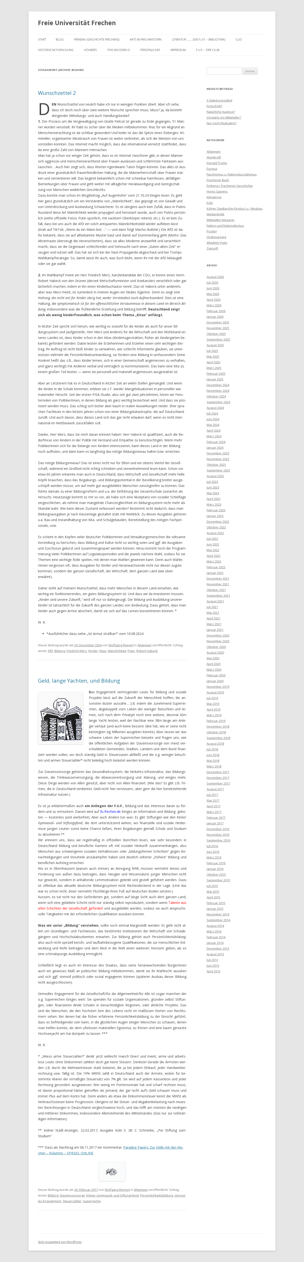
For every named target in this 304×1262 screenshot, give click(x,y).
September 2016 (218, 840)
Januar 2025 (215, 379)
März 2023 (214, 504)
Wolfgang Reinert (121, 645)
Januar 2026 (215, 316)
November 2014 (218, 914)
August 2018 (215, 743)
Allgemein (145, 645)
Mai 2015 (213, 891)
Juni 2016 (213, 852)
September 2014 (218, 920)
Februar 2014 (216, 937)
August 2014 (215, 926)
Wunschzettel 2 (57, 92)
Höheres (90, 50)
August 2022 (215, 533)
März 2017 (214, 812)
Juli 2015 (212, 886)
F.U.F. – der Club (207, 50)
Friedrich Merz (76, 651)
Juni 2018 (213, 755)
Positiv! (212, 231)
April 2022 (213, 556)
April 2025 (213, 362)
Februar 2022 (216, 567)
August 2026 (215, 277)
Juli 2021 (212, 607)
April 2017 (213, 806)
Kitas (102, 651)
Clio (239, 39)
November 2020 (218, 641)
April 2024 (213, 430)
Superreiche (92, 1201)
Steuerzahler (71, 1201)
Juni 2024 (213, 419)
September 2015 (218, 880)
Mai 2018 (213, 760)
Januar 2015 (215, 908)
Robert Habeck (147, 651)
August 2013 (215, 954)
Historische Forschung (56, 50)
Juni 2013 (213, 965)
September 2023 (218, 470)
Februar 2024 (216, 442)
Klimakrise (214, 197)
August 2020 (215, 652)
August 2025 (215, 345)
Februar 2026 (216, 311)
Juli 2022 (212, 538)
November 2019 (218, 686)
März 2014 (214, 931)
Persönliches (150, 50)
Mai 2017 (213, 800)
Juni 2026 (213, 288)
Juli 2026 (212, 282)
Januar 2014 (215, 943)
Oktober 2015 (216, 874)
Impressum (178, 50)
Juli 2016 (212, 846)
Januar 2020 (215, 681)
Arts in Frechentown (146, 39)
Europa (212, 168)
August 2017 (215, 789)
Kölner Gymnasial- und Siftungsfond (112, 1195)
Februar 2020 (216, 675)
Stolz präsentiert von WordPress (59, 1242)
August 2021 (215, 601)
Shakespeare (216, 237)
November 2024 (218, 390)
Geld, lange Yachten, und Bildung (79, 680)
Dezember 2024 (218, 385)
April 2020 (213, 664)
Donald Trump (217, 163)
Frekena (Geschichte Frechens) (96, 39)
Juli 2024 (212, 413)
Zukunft (212, 248)
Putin (131, 651)
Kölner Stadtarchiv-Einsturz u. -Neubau (234, 208)
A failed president (219, 100)
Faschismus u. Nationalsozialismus (232, 174)
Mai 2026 (213, 294)
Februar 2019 (216, 721)
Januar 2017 (215, 823)
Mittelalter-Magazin (220, 220)
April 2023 (213, 499)
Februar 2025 (216, 373)
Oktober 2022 (216, 527)
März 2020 (214, 669)
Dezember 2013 (218, 948)
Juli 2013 (212, 960)
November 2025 (218, 328)
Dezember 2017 (218, 772)
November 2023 (218, 459)
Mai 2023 (213, 493)
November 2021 (218, 584)
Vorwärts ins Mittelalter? (224, 117)
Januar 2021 (215, 630)
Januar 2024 (215, 447)
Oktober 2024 (216, 396)
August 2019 (215, 692)
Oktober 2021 (216, 590)
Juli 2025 (212, 351)
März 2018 (214, 766)
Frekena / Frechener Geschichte (230, 186)
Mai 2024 (213, 425)
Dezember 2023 (218, 453)
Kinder (93, 651)
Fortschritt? (214, 106)
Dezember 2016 (218, 829)
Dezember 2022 (218, 521)
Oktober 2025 (216, 334)
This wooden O (118, 50)
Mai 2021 (213, 612)
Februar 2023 (216, 510)
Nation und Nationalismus (225, 225)
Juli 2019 (212, 698)
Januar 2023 (215, 516)
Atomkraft (214, 157)
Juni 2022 (213, 544)
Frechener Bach (218, 180)
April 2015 (213, 897)
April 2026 (213, 299)
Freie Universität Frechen (77, 22)
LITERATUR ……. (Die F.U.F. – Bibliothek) (198, 39)
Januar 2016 (215, 869)
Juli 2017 (212, 795)
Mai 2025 (213, 356)
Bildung (59, 651)
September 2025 (218, 339)
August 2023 (215, 476)
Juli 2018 (212, 749)
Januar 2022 (215, 573)
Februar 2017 (216, 817)
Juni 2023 (213, 487)
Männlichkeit (117, 651)
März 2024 (214, 436)
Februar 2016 (216, 863)
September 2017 (218, 783)
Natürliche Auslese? (221, 112)
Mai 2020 (213, 658)
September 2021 (218, 595)
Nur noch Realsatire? (222, 123)
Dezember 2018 (218, 726)
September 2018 (218, 738)
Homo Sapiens (217, 191)
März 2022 (214, 561)
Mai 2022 (213, 550)
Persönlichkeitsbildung (156, 1195)
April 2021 (213, 618)
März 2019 (214, 715)
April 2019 (213, 709)
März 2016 (214, 857)
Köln (210, 203)
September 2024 (218, 402)
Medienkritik (215, 214)
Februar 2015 (216, 903)
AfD (50, 651)
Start (42, 39)
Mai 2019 (213, 704)
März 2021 (214, 624)
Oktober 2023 (216, 464)
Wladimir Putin (217, 242)
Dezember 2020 (218, 635)
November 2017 (218, 778)
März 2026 (214, 305)
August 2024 (215, 408)
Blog (60, 39)
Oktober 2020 (216, 647)
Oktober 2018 (216, 732)
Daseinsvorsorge (72, 1195)
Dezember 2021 (218, 578)
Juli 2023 (212, 482)
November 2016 (218, 834)
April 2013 (213, 971)
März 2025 (214, 368)
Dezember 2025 (218, 322)
